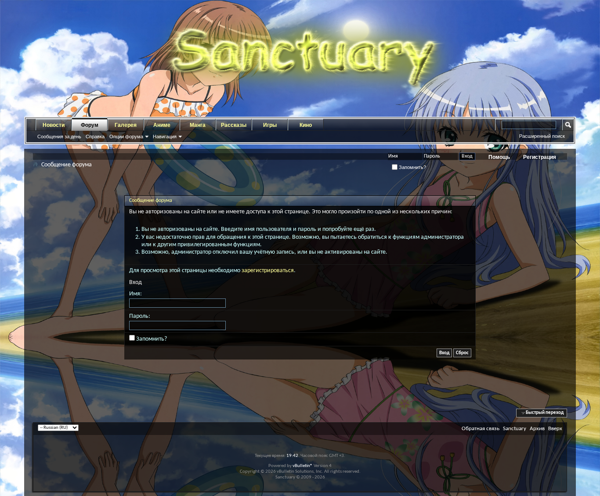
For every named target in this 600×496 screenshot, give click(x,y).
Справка (95, 136)
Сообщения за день (59, 136)
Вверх (555, 428)
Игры (270, 125)
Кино (306, 125)
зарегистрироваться (268, 270)
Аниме (161, 125)
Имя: (135, 294)
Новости (54, 125)
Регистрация (539, 157)
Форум (89, 125)
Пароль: (139, 316)
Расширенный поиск (542, 136)
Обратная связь (480, 428)
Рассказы (233, 125)
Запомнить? (412, 167)
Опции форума (126, 136)
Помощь (499, 157)
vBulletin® (303, 466)
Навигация (165, 136)
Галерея (126, 125)
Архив (537, 428)
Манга (198, 125)
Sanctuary (514, 428)
